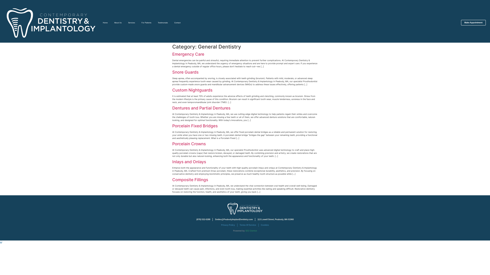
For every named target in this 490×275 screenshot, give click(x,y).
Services (131, 23)
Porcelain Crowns (189, 143)
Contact (177, 23)
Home (105, 23)
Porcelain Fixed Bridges (195, 125)
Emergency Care (188, 54)
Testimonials (163, 23)
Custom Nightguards (192, 90)
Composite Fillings (190, 179)
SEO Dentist (251, 230)
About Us (118, 23)
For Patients (146, 23)
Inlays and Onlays (189, 161)
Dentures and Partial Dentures (201, 108)
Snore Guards (185, 72)
